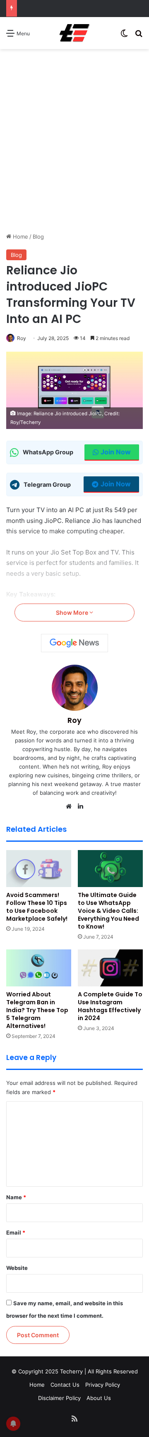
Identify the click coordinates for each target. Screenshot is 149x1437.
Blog (38, 236)
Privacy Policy (102, 1384)
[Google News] (74, 643)
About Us (99, 1398)
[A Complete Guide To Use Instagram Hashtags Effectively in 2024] (110, 967)
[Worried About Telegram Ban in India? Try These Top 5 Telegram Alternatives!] (38, 967)
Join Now (116, 452)
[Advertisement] (74, 153)
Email (15, 1232)
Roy (21, 338)
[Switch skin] (124, 36)
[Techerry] (74, 33)
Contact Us (64, 1384)
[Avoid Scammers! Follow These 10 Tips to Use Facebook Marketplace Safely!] (38, 868)
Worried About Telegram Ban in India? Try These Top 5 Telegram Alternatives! (37, 1010)
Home (19, 236)
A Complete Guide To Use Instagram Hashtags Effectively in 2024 (110, 1006)
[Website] (69, 806)
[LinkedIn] (80, 806)
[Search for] (139, 36)
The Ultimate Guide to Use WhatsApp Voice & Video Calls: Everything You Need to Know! (108, 911)
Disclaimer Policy (59, 1398)
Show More (72, 612)
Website (17, 1267)
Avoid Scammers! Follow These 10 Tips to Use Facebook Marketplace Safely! (36, 907)
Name (16, 1197)
